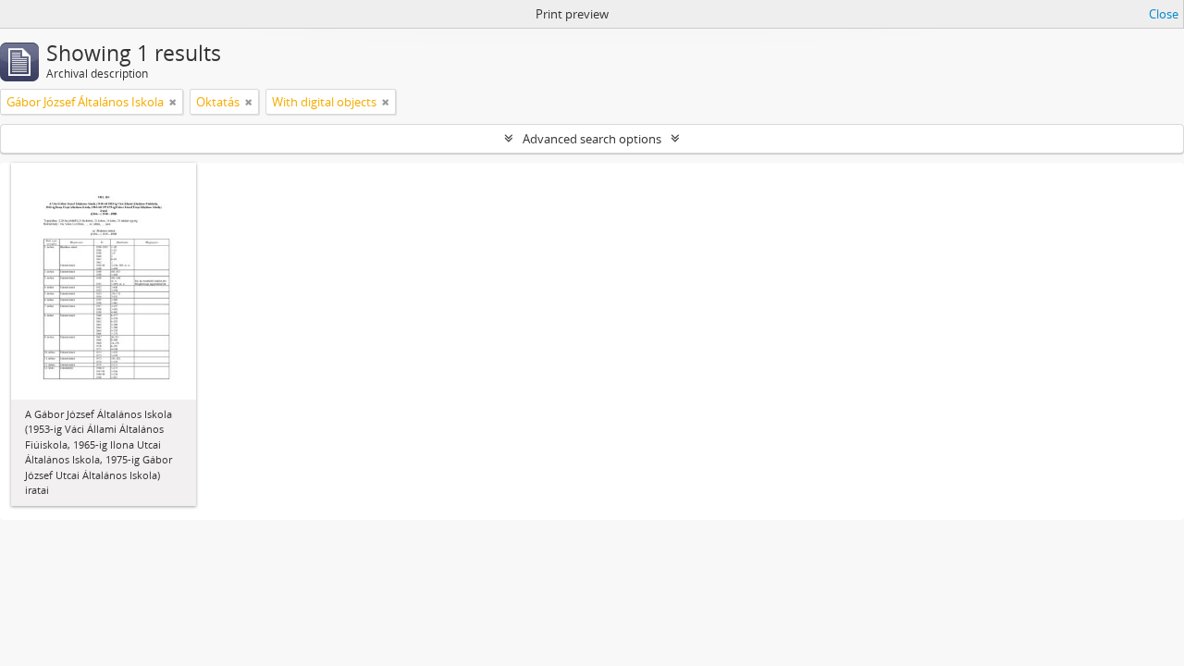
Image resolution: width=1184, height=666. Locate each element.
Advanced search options (592, 138)
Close (1163, 14)
